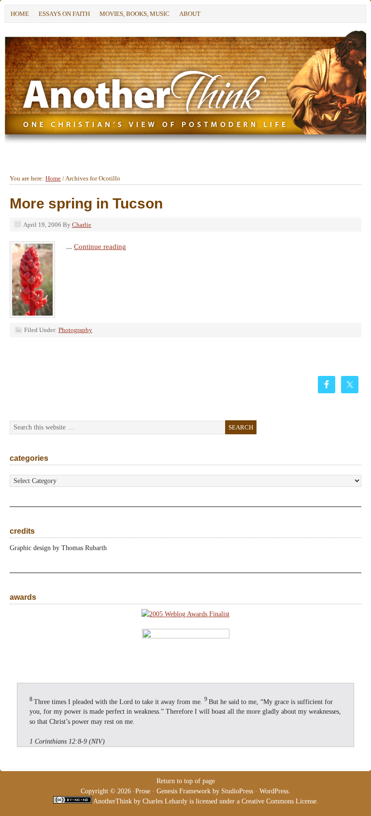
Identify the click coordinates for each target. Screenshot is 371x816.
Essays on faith (64, 13)
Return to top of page (186, 781)
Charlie (81, 224)
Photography (75, 329)
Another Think (150, 89)
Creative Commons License (279, 801)
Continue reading (100, 246)
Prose (142, 791)
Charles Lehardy (165, 801)
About (187, 15)
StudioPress (237, 791)
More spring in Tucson (86, 203)
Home (20, 13)
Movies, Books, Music (135, 13)
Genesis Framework (184, 791)
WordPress (273, 791)
